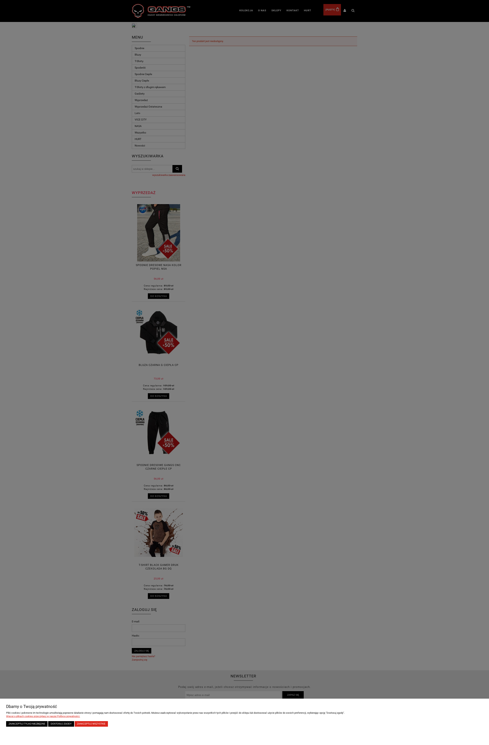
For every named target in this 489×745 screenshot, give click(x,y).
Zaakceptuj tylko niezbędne (27, 723)
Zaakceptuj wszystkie (91, 723)
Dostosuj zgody (61, 723)
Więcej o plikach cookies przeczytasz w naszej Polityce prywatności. (43, 716)
